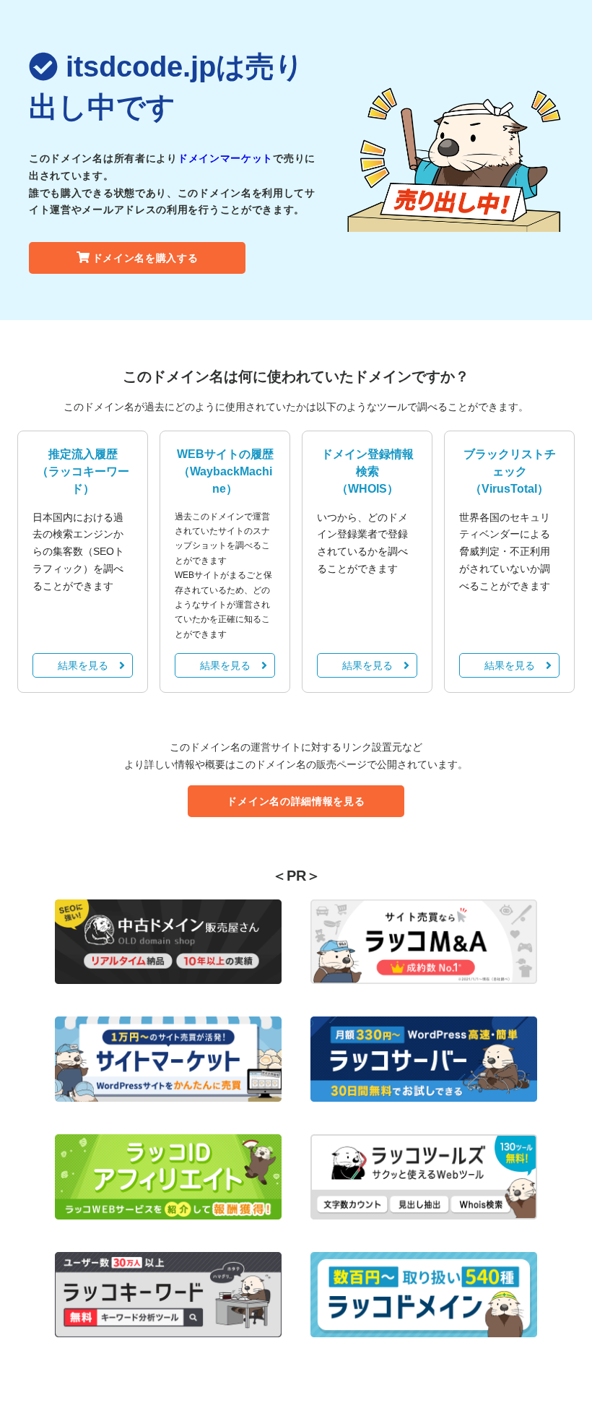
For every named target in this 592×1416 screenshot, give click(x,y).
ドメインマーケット (225, 158)
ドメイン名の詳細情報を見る (296, 801)
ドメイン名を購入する (145, 258)
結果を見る (83, 665)
